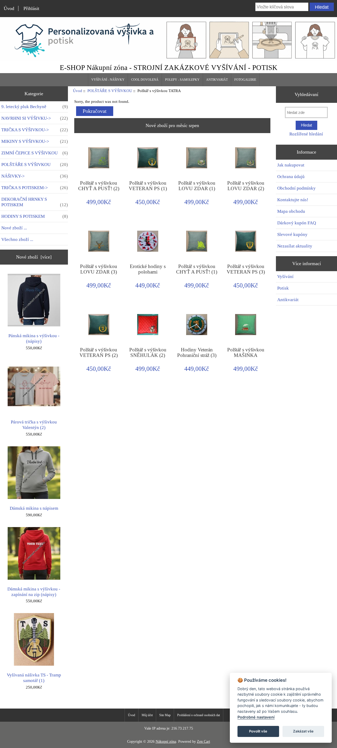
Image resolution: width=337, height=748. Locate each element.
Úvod (9, 8)
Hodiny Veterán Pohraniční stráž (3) (196, 352)
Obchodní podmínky (296, 188)
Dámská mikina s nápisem (34, 508)
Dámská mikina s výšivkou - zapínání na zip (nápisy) (33, 592)
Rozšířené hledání (306, 134)
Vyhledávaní (306, 94)
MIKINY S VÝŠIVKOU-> (34, 141)
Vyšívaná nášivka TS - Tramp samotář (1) (34, 678)
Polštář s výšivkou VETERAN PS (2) (99, 352)
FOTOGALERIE (245, 80)
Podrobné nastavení (256, 717)
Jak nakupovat (290, 165)
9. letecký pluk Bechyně (34, 106)
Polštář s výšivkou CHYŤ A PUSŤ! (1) (196, 269)
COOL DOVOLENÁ (144, 80)
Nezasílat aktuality (294, 246)
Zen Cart (203, 742)
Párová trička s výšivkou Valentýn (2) (34, 425)
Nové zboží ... (14, 227)
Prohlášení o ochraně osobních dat (198, 715)
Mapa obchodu (291, 211)
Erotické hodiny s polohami (148, 269)
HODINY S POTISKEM (34, 216)
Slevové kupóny (292, 234)
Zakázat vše (303, 731)
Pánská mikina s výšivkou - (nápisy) (34, 338)
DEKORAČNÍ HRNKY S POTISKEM (34, 202)
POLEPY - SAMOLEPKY (182, 80)
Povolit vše (258, 731)
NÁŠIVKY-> (34, 176)
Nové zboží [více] (34, 257)
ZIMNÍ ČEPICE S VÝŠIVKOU (34, 152)
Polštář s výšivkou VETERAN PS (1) (148, 185)
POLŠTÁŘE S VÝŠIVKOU (109, 91)
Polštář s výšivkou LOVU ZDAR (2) (245, 185)
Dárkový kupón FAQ (296, 222)
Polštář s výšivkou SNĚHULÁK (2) (147, 352)
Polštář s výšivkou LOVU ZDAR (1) (196, 185)
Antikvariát (288, 299)
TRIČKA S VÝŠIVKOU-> (34, 129)
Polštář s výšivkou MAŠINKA (245, 352)
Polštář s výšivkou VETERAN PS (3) (246, 269)
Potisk (283, 288)
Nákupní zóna (166, 742)
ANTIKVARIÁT (217, 80)
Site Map (165, 715)
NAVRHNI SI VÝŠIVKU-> (34, 118)
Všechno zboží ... (17, 239)
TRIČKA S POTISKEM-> (34, 187)
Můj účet (147, 715)
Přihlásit (31, 8)
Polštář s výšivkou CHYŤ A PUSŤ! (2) (98, 185)
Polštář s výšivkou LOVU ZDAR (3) (98, 269)
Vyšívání (285, 276)
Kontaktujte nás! (292, 199)
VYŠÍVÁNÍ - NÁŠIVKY (108, 80)
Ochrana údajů (291, 176)
